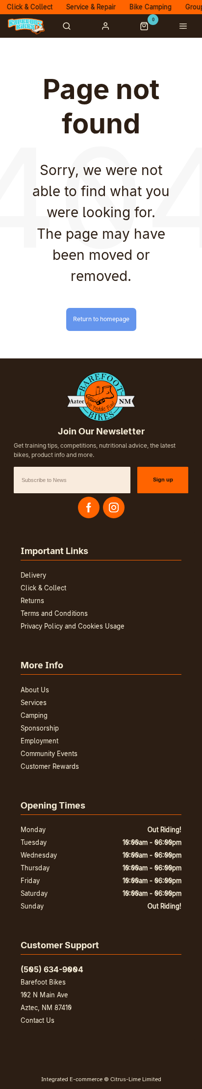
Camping (34, 715)
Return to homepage (101, 319)
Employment (39, 741)
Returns (32, 601)
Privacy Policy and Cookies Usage (73, 626)
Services (34, 703)
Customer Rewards (50, 766)
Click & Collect (43, 588)
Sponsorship (40, 728)
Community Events (49, 754)
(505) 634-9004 (52, 969)
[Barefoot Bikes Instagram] (114, 507)
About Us (35, 690)
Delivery (33, 575)
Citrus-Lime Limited (135, 1079)
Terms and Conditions (54, 613)
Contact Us (37, 1020)
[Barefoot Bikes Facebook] (89, 507)
